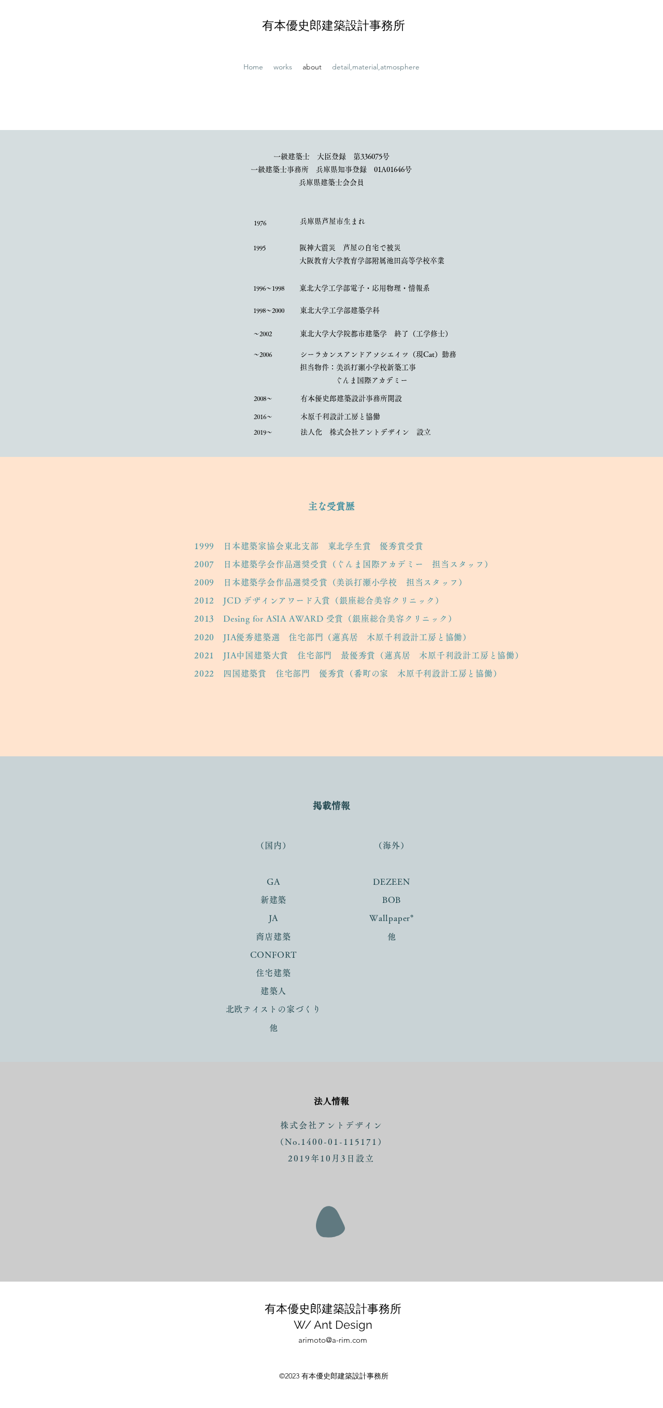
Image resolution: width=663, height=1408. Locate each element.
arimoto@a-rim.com (332, 1340)
